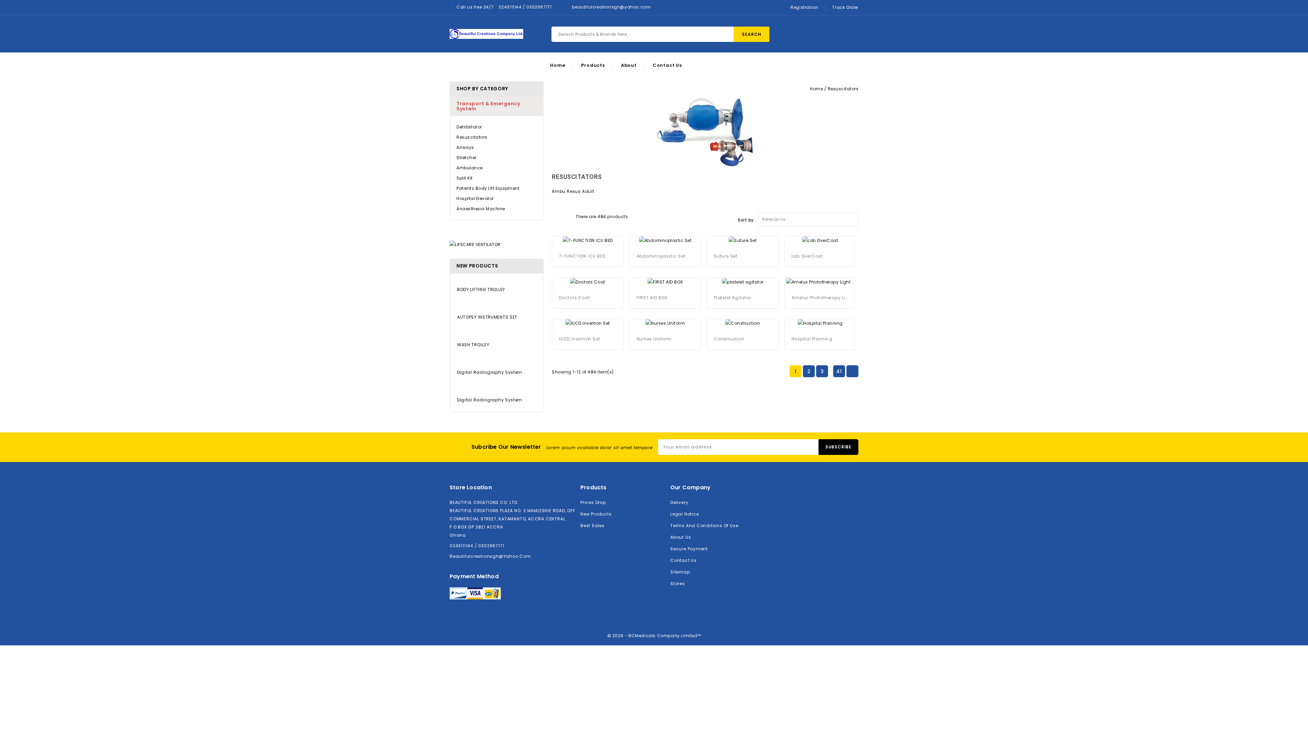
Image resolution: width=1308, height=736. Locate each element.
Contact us (683, 560)
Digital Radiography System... (491, 372)
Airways (465, 147)
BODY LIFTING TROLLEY (481, 289)
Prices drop (593, 502)
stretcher (466, 157)
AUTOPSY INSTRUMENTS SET (487, 317)
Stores (677, 583)
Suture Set (725, 256)
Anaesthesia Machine (480, 209)
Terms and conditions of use (704, 525)
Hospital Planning (812, 339)
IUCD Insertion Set (579, 339)
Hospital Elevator (475, 198)
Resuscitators (471, 137)
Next (852, 371)
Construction (729, 339)
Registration (804, 7)
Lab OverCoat (807, 256)
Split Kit (464, 178)
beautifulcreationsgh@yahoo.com (611, 7)
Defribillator (469, 127)
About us (680, 537)
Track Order (845, 7)
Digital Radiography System (489, 400)
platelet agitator (732, 298)
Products (593, 65)
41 (839, 371)
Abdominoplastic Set (661, 256)
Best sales (592, 525)
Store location (471, 487)
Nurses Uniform (654, 339)
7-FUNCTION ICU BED (582, 256)
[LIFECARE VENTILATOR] (475, 244)
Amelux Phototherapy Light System (820, 298)
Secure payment (689, 549)
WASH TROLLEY (473, 345)
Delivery (679, 502)
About (629, 65)
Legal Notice (684, 514)
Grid (555, 216)
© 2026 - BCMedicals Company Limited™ (654, 636)
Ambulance (469, 168)
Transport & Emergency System (488, 106)
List (567, 216)
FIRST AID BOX (652, 298)
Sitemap (680, 572)
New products (595, 514)
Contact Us (667, 65)
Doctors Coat (574, 298)
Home (557, 65)
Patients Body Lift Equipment (487, 188)
